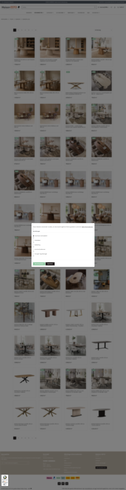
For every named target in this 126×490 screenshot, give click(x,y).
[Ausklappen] (33, 238)
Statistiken (37, 240)
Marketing (37, 245)
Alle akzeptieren (39, 264)
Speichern (50, 264)
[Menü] (7, 475)
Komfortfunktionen (40, 249)
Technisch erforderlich (41, 236)
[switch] (4, 484)
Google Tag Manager (41, 254)
